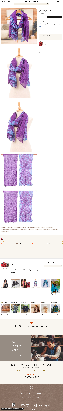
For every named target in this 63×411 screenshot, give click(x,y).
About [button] (38, 391)
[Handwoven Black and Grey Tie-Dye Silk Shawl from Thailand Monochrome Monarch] (5, 283)
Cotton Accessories (54, 229)
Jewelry (22, 393)
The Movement (39, 393)
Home (22, 394)
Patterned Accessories (46, 229)
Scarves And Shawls (49, 227)
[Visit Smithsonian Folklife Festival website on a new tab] (35, 405)
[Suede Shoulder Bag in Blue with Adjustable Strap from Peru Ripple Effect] (25, 308)
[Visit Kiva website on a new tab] (41, 405)
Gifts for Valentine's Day (5, 231)
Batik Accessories (31, 229)
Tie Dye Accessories (38, 229)
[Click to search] (47, 4)
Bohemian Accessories (23, 229)
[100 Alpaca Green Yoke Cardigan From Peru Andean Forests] (55, 308)
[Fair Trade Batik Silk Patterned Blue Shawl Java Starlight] (15, 308)
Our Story (38, 397)
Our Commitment (39, 394)
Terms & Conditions (30, 398)
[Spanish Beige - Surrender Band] (45, 308)
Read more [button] (40, 26)
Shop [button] (22, 391)
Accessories (22, 397)
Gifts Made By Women (31, 227)
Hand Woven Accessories (14, 229)
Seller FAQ (28, 394)
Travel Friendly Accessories (5, 229)
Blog (37, 398)
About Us (8, 1)
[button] (3, 1)
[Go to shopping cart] (61, 1)
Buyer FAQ (28, 393)
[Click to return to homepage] (31, 1)
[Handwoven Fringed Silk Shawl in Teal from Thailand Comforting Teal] (55, 286)
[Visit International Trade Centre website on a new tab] (48, 405)
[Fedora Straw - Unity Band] (35, 308)
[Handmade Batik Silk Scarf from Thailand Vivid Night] (35, 283)
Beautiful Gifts (4, 227)
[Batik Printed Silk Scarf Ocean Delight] (45, 283)
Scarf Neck (43, 227)
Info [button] (27, 391)
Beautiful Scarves (10, 227)
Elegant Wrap (24, 227)
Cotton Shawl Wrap (17, 227)
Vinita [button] (45, 43)
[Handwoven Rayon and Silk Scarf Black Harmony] (15, 283)
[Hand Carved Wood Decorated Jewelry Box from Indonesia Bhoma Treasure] (5, 308)
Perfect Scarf (37, 227)
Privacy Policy (29, 397)
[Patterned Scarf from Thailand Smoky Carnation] (25, 283)
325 (53, 263)
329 (48, 263)
